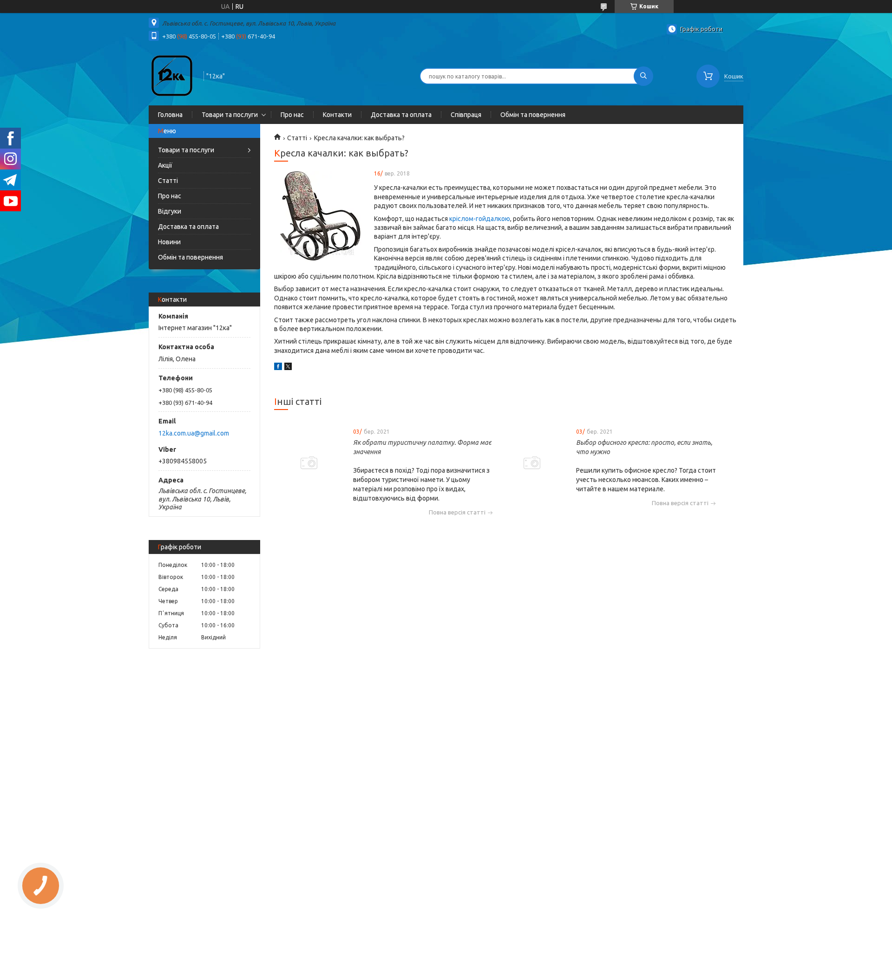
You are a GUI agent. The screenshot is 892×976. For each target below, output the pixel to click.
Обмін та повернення (532, 114)
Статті (168, 180)
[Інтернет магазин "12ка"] (172, 75)
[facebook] (278, 367)
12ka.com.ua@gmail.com (193, 433)
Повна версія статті (457, 512)
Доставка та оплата (401, 114)
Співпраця (466, 114)
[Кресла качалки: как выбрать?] (320, 216)
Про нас (292, 114)
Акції (165, 165)
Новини (169, 242)
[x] (288, 367)
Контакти (337, 114)
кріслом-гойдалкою (479, 218)
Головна (170, 114)
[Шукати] (643, 76)
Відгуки (169, 211)
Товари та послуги (230, 114)
